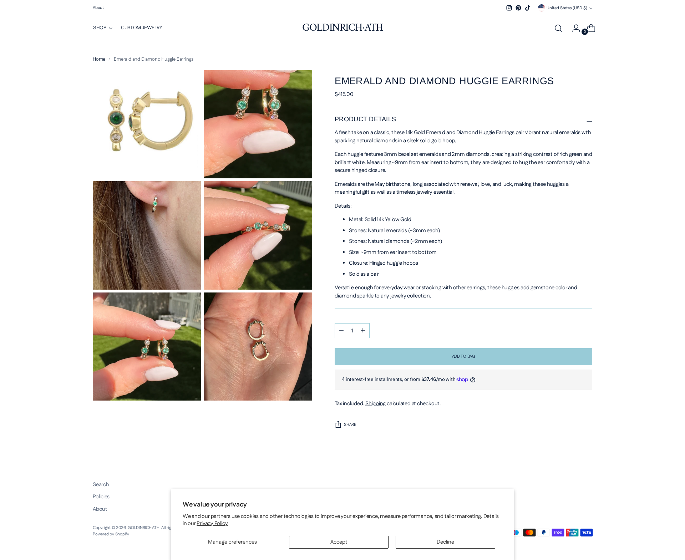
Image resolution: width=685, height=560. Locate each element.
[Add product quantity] (362, 331)
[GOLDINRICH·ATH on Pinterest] (518, 8)
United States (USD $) (567, 8)
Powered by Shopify (111, 534)
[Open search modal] (558, 28)
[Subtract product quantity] (341, 331)
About (100, 509)
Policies (101, 496)
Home (99, 59)
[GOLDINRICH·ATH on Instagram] (509, 8)
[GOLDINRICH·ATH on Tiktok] (527, 8)
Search (101, 484)
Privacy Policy (212, 523)
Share (350, 425)
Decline (445, 542)
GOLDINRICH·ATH (143, 528)
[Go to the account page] (573, 28)
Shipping (375, 403)
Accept (338, 542)
